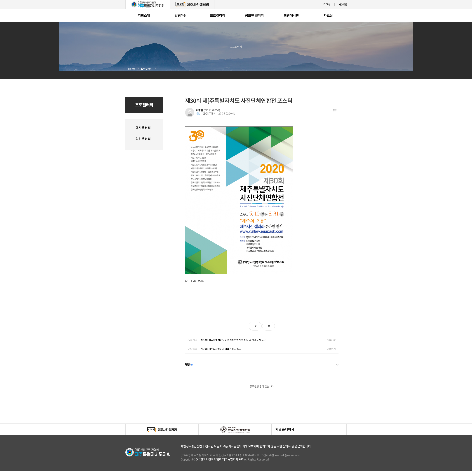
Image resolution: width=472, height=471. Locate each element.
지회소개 (144, 16)
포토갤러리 (217, 16)
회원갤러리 (143, 139)
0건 (198, 113)
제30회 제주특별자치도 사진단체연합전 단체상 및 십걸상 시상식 (233, 340)
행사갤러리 (143, 128)
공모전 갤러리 (254, 16)
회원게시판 (291, 16)
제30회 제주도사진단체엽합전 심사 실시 (221, 349)
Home (131, 69)
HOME (343, 4)
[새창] (192, 4)
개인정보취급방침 (191, 446)
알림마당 (181, 16)
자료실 (328, 16)
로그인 (327, 4)
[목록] (334, 111)
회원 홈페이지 (310, 431)
